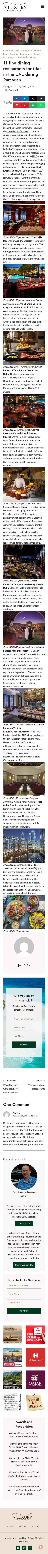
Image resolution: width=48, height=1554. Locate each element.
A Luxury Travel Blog (17, 1538)
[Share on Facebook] (17, 98)
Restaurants (26, 54)
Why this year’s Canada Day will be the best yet (11, 1087)
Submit (24, 1044)
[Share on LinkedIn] (25, 98)
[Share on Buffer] (41, 98)
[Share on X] (33, 98)
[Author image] (4, 86)
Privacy (36, 1526)
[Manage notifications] (41, 1547)
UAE (34, 156)
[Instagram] (30, 1548)
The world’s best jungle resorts (36, 1085)
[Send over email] (33, 105)
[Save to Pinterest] (25, 105)
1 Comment (13, 89)
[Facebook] (18, 1548)
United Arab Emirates (26, 57)
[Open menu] (42, 6)
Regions (14, 54)
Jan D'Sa (13, 86)
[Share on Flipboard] (17, 105)
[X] (24, 1548)
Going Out (26, 50)
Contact (23, 1526)
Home (10, 1526)
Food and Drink (11, 50)
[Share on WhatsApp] (41, 105)
